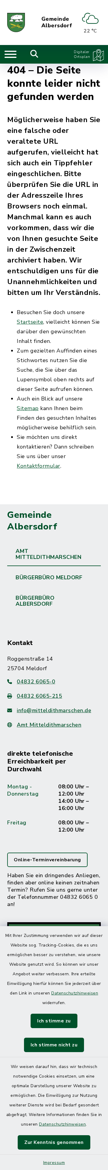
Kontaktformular (38, 466)
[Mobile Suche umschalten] (34, 54)
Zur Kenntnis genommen (54, 1142)
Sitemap (28, 408)
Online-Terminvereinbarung (47, 859)
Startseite (30, 322)
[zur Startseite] (16, 22)
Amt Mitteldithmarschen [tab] (48, 554)
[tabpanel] (54, 819)
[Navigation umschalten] (10, 54)
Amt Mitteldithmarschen (49, 724)
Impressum (54, 1163)
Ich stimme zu (54, 1021)
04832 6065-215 (39, 696)
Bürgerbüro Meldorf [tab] (49, 577)
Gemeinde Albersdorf (56, 22)
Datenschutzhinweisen (74, 993)
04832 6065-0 (36, 681)
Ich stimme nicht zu (54, 1045)
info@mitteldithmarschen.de (54, 710)
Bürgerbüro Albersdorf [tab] (35, 601)
